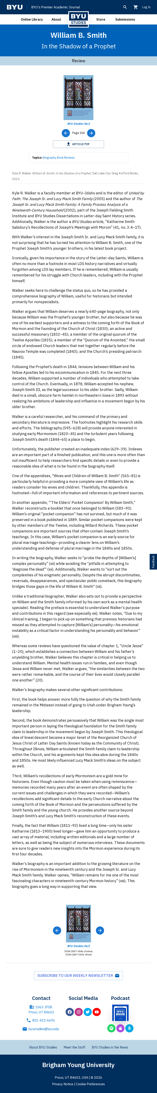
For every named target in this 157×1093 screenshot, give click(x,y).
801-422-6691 (43, 1020)
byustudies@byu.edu (43, 1029)
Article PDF (81, 144)
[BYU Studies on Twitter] (88, 1012)
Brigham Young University (78, 1065)
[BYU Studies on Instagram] (79, 1012)
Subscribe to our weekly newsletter (76, 975)
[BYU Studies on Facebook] (70, 1012)
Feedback (153, 561)
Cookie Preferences (90, 1084)
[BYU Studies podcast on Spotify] (111, 1028)
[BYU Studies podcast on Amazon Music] (129, 1028)
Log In (146, 7)
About (56, 19)
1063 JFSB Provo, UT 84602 (41, 1009)
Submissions (125, 19)
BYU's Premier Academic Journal (55, 7)
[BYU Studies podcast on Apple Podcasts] (120, 1028)
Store (100, 19)
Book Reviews (66, 157)
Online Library (32, 19)
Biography (49, 157)
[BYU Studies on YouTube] (97, 1012)
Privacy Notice (62, 1084)
